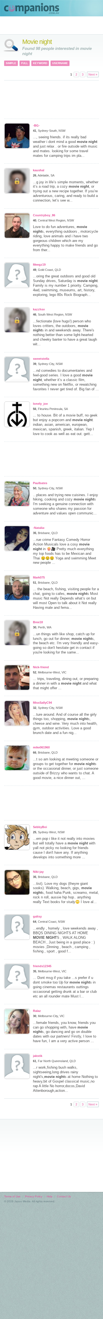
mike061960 (41, 747)
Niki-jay (38, 871)
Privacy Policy (33, 1196)
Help (49, 1196)
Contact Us (64, 1196)
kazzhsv (39, 309)
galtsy (37, 916)
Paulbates (40, 483)
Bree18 (38, 622)
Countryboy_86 (44, 215)
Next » (92, 74)
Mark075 (39, 577)
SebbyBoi (40, 827)
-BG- (36, 125)
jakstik (37, 1055)
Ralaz (37, 1010)
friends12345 (42, 966)
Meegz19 (39, 264)
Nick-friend (41, 667)
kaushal (38, 170)
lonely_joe (40, 403)
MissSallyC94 (42, 702)
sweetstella (41, 358)
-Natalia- (39, 527)
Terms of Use (12, 1196)
